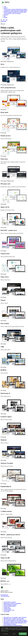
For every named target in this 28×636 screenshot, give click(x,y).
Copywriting (17, 13)
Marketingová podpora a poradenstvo (12, 603)
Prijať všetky (22, 633)
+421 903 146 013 (5, 596)
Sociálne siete (15, 12)
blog (5, 16)
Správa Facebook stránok (10, 606)
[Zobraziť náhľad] (12, 53)
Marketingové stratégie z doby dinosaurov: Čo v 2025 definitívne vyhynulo (15, 623)
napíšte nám (3, 21)
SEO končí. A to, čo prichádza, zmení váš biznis (15, 617)
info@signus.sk (4, 594)
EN (4, 20)
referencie (6, 14)
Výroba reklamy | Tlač (9, 13)
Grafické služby (22, 12)
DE (6, 20)
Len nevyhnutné (5, 633)
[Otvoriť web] (16, 53)
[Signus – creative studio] (8, 4)
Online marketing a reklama (17, 10)
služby (6, 8)
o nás (5, 6)
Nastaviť (14, 633)
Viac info (6, 630)
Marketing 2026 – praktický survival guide (14, 618)
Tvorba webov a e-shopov (10, 9)
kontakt (5, 17)
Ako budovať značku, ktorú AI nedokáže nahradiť (15, 621)
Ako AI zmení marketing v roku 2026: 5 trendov (15, 620)
